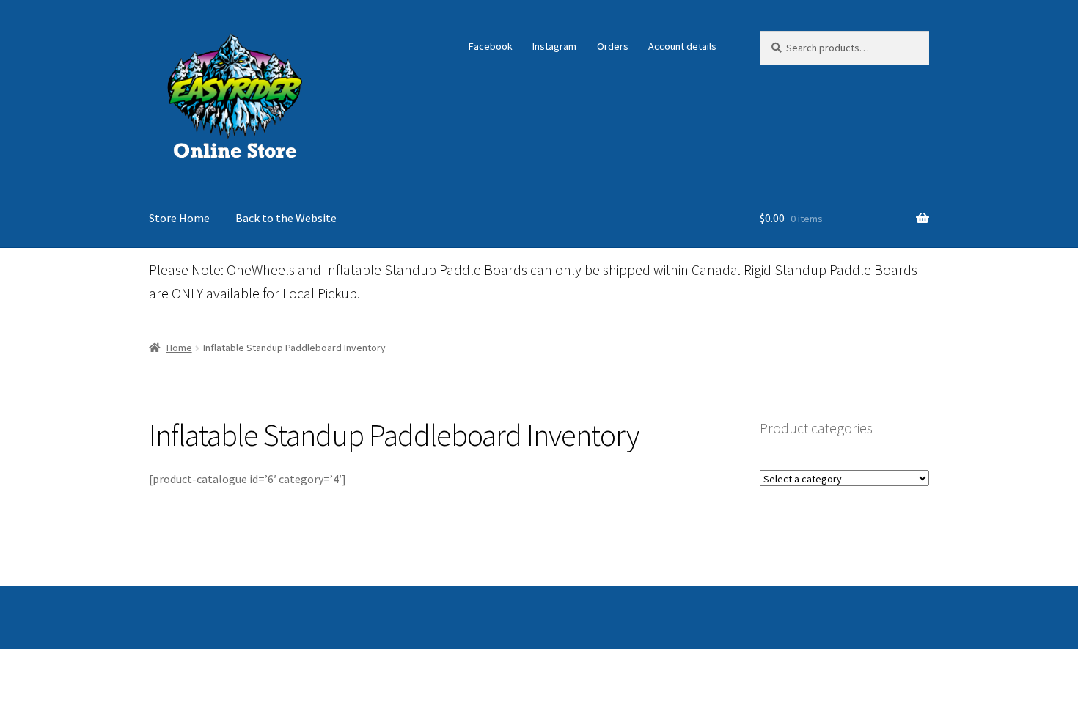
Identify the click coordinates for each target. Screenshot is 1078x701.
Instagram (554, 46)
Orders (612, 46)
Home (179, 347)
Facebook (491, 46)
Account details (682, 46)
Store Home (179, 217)
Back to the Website (286, 217)
